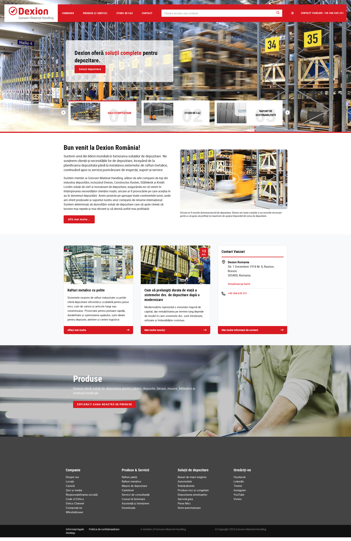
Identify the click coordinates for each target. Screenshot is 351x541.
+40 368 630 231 (237, 293)
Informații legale (75, 529)
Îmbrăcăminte (186, 486)
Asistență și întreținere (135, 503)
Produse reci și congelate (193, 490)
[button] (292, 13)
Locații (70, 481)
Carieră (70, 486)
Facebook (240, 477)
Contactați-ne (74, 508)
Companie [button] (68, 13)
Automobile (185, 481)
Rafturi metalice (131, 481)
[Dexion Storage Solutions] (31, 13)
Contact (147, 13)
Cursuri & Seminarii (133, 499)
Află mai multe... (79, 219)
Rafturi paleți (129, 477)
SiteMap (70, 533)
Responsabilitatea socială (81, 494)
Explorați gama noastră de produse (104, 404)
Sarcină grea (185, 499)
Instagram (240, 490)
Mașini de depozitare (134, 486)
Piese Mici (184, 503)
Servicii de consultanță (135, 494)
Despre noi (72, 477)
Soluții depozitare (90, 69)
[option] (175, 66)
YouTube (239, 494)
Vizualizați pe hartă (239, 284)
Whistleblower (74, 512)
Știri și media (74, 490)
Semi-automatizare (189, 508)
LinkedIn (239, 481)
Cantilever (128, 490)
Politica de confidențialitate (104, 529)
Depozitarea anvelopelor (192, 494)
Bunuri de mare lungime (192, 477)
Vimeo (238, 499)
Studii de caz (124, 13)
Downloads (128, 508)
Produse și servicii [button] (95, 13)
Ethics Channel (75, 503)
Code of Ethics (75, 499)
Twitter (238, 486)
